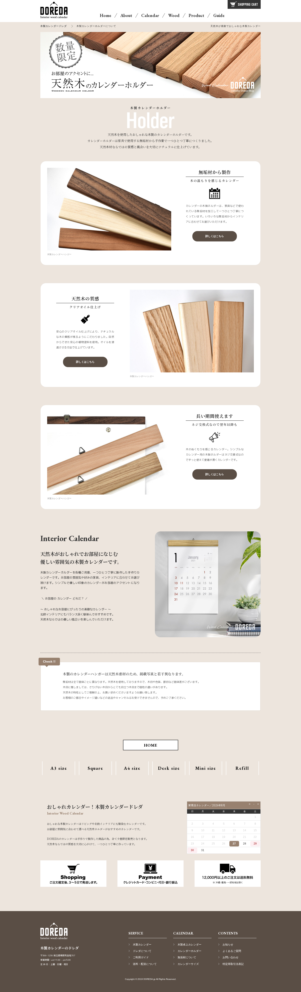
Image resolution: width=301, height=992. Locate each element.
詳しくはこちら (214, 236)
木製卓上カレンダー (189, 944)
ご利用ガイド (141, 957)
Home (105, 15)
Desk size (169, 768)
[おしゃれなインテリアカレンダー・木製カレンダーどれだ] (56, 20)
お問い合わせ (230, 957)
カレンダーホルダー (189, 951)
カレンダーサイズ (188, 964)
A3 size (58, 768)
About (126, 15)
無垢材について (187, 957)
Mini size (205, 768)
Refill (242, 768)
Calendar (150, 15)
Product (196, 15)
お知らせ (228, 944)
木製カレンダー (142, 944)
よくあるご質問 (232, 951)
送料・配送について (145, 964)
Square (95, 768)
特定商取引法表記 (233, 964)
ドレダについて (142, 951)
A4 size (132, 768)
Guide (219, 15)
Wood (174, 15)
